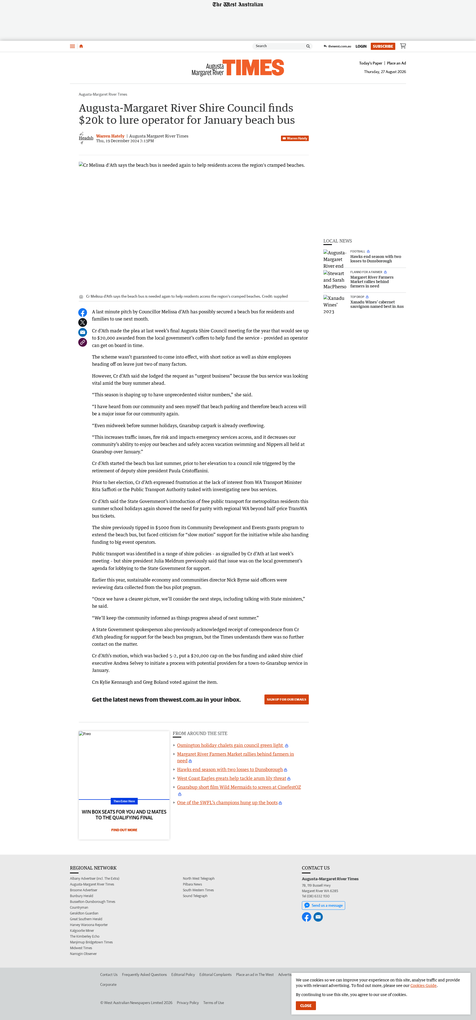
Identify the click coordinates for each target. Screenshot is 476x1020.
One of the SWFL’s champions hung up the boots (227, 802)
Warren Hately (297, 138)
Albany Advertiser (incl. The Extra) (94, 878)
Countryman (79, 907)
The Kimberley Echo (84, 936)
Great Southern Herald (86, 919)
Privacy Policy (188, 1002)
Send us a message (327, 905)
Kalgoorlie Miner (82, 931)
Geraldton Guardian (84, 913)
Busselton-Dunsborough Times (92, 902)
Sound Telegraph (195, 896)
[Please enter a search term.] (308, 46)
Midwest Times (81, 948)
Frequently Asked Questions (144, 974)
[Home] (81, 46)
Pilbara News (192, 884)
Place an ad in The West (255, 974)
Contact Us (109, 974)
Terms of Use (213, 1002)
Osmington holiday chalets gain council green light (230, 745)
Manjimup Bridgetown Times (91, 942)
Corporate (108, 984)
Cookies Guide (423, 985)
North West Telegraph (199, 878)
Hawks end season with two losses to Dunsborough (230, 769)
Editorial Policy (183, 974)
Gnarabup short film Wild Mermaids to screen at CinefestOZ (239, 787)
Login (361, 46)
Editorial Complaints (215, 974)
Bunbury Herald (81, 896)
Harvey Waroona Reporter (89, 925)
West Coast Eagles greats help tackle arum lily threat (231, 778)
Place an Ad (396, 63)
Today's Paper (370, 63)
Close (306, 1005)
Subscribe (383, 46)
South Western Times (198, 890)
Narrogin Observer (83, 954)
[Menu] (72, 46)
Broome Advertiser (83, 890)
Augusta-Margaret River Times (103, 94)
